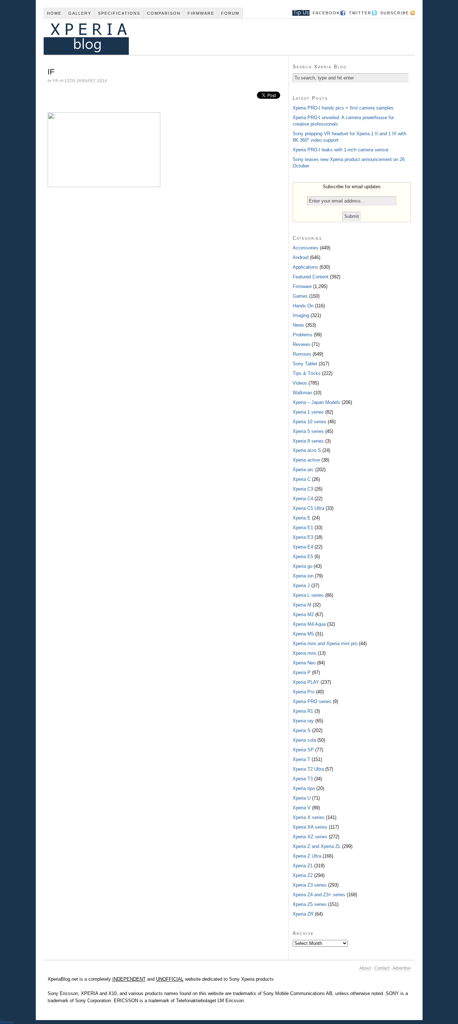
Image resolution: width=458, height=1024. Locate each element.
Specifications (119, 13)
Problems (302, 334)
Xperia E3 (303, 537)
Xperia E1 (303, 527)
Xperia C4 (303, 498)
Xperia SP (303, 749)
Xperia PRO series (312, 701)
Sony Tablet (305, 363)
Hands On (303, 305)
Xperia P (302, 672)
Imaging (301, 315)
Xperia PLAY (306, 682)
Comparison (164, 13)
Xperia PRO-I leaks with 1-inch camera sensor (341, 149)
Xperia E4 (303, 547)
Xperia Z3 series (310, 885)
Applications (305, 267)
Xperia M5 (303, 634)
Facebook (326, 13)
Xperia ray (303, 720)
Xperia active (306, 460)
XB (55, 80)
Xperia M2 (303, 614)
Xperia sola (304, 740)
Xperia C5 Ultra (308, 508)
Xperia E (302, 518)
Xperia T (301, 759)
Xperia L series (308, 595)
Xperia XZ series (310, 836)
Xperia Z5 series (310, 904)
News (298, 325)
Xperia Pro (304, 691)
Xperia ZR (303, 914)
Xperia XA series (310, 827)
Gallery (79, 13)
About (365, 968)
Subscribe (394, 13)
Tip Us (298, 13)
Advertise (402, 968)
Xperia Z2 (303, 875)
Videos (300, 383)
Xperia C (302, 479)
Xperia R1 (303, 711)
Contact (381, 968)
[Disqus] (166, 290)
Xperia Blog (219, 37)
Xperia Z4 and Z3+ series (319, 894)
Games (300, 296)
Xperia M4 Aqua (309, 624)
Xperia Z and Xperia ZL (317, 846)
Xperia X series (309, 817)
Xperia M (302, 605)
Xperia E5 (303, 556)
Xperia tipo (304, 788)
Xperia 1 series (308, 412)
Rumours (302, 354)
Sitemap (7, 1022)
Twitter (360, 13)
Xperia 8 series (308, 441)
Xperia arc (303, 469)
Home (54, 13)
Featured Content (310, 276)
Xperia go (302, 566)
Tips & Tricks (307, 373)
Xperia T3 (303, 778)
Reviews (301, 344)
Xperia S (302, 730)
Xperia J (301, 585)
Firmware (200, 13)
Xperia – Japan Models (316, 402)
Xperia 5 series (308, 431)
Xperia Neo (304, 662)
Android (300, 257)
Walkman (302, 392)
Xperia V (302, 807)
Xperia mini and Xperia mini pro (325, 643)
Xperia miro (304, 653)
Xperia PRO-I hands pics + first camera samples (343, 108)
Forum (230, 13)
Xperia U (302, 798)
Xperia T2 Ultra (308, 769)
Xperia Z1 (303, 865)
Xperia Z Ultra (307, 856)
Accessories (305, 247)
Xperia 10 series (309, 421)
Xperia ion (303, 576)
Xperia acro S (307, 450)
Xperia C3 (303, 489)
